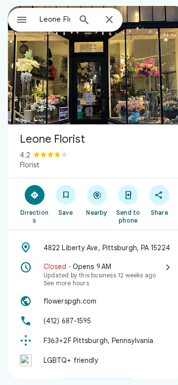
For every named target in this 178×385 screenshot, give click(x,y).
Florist (30, 164)
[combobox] (55, 19)
